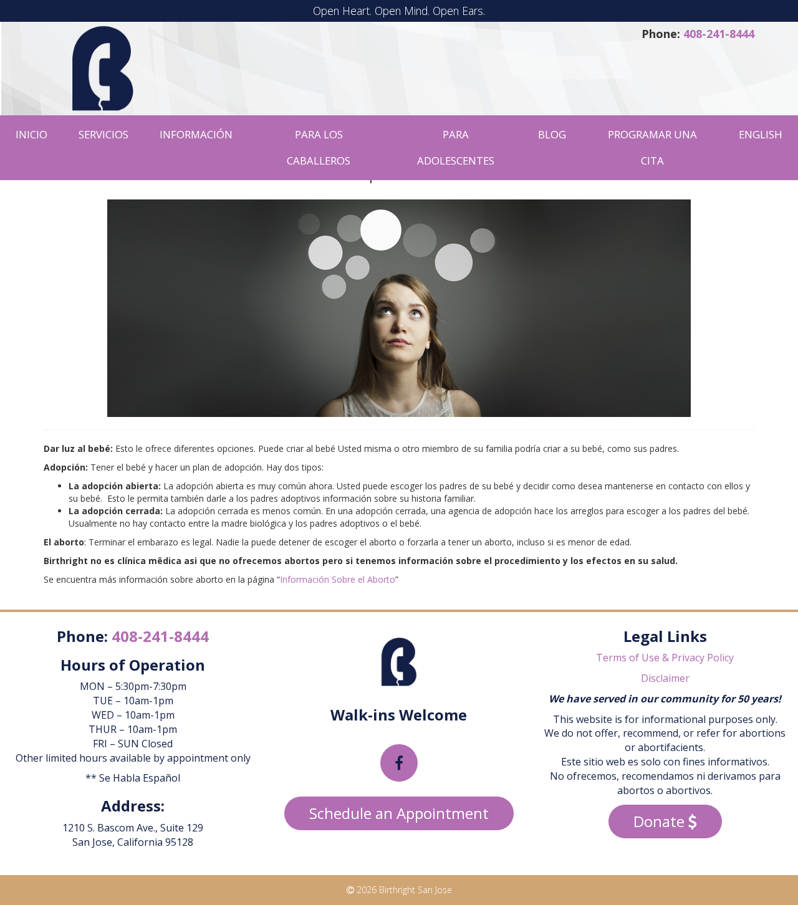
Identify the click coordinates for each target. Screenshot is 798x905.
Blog (552, 134)
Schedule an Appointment (399, 813)
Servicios (103, 134)
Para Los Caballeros (318, 147)
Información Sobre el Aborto (337, 579)
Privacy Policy (702, 657)
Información (196, 134)
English (760, 134)
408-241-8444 (718, 33)
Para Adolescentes (455, 147)
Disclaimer (665, 678)
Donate (660, 821)
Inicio (31, 134)
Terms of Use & (632, 657)
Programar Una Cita (652, 147)
